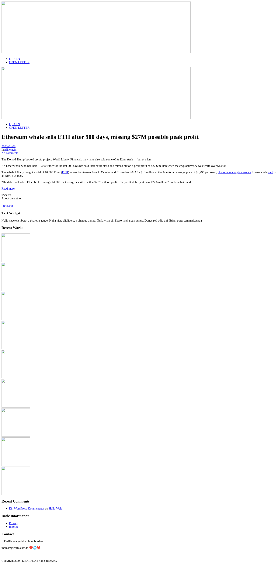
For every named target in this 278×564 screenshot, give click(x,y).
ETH (65, 172)
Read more (8, 188)
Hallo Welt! (56, 508)
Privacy (13, 523)
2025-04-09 (9, 146)
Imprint (13, 526)
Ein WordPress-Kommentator (26, 508)
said (270, 172)
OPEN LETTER (19, 62)
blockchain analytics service (234, 172)
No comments (10, 153)
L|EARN (14, 58)
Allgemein (10, 149)
